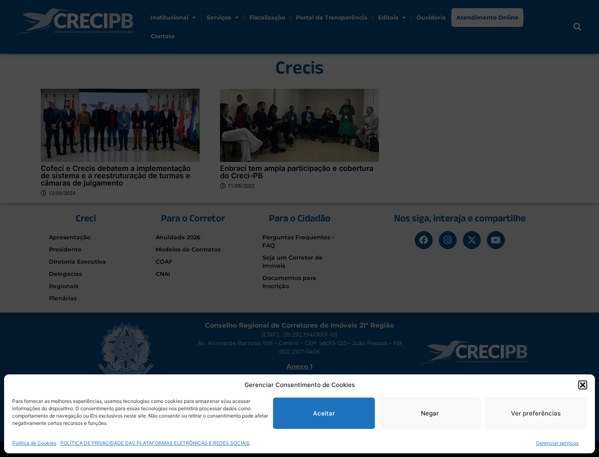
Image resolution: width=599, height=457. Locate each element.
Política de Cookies (34, 443)
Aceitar (324, 413)
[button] (583, 385)
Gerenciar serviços (557, 443)
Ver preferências (536, 413)
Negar (430, 413)
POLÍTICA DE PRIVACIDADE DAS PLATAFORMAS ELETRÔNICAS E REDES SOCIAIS (155, 443)
